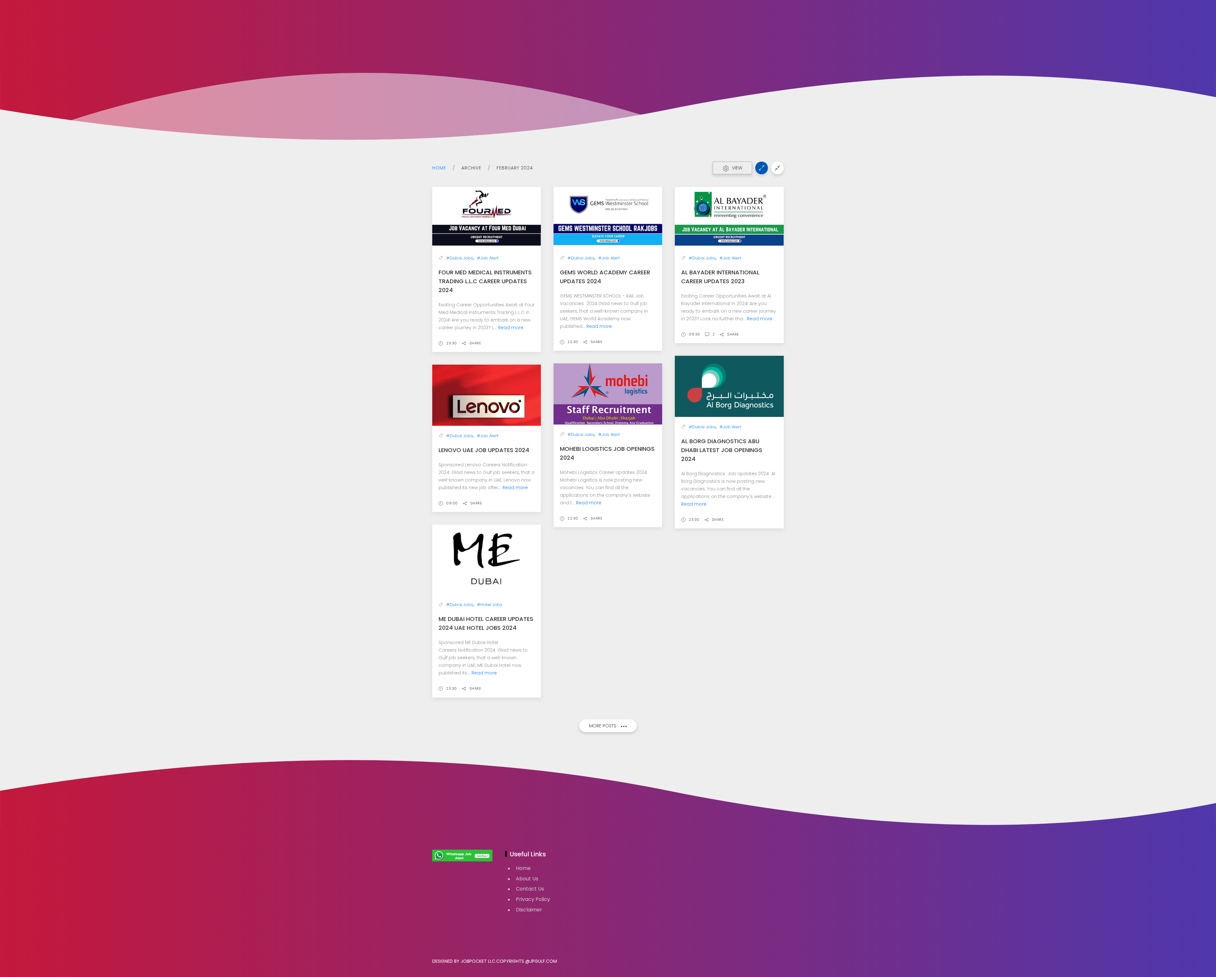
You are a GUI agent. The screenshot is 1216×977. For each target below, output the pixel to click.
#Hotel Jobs (489, 605)
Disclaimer (529, 909)
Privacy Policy (533, 899)
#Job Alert (487, 258)
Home (439, 168)
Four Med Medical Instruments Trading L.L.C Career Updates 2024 (485, 281)
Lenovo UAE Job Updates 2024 (484, 450)
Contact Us (530, 888)
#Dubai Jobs (459, 258)
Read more (510, 327)
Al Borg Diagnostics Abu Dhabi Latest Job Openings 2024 (721, 450)
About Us (527, 878)
